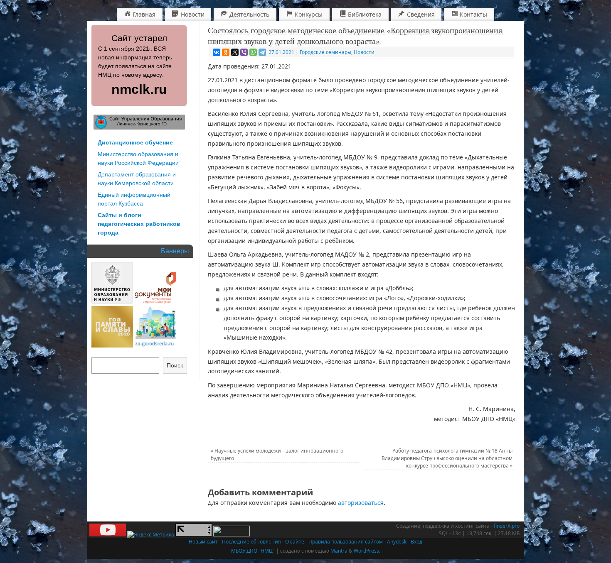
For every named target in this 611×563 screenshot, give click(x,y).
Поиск (175, 365)
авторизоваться (361, 503)
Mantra (338, 550)
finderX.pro (507, 525)
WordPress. (367, 550)
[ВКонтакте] (216, 52)
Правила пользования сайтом (345, 541)
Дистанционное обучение (135, 142)
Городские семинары (325, 52)
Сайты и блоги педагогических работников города (139, 224)
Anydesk (397, 541)
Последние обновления (251, 541)
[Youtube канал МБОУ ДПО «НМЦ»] (107, 534)
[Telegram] (262, 52)
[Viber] (244, 52)
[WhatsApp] (253, 52)
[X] (235, 52)
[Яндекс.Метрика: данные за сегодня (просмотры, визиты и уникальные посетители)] (150, 535)
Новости (364, 52)
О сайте (294, 541)
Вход (416, 541)
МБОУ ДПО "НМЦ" (253, 550)
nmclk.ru (139, 89)
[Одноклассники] (225, 52)
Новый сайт (203, 541)
